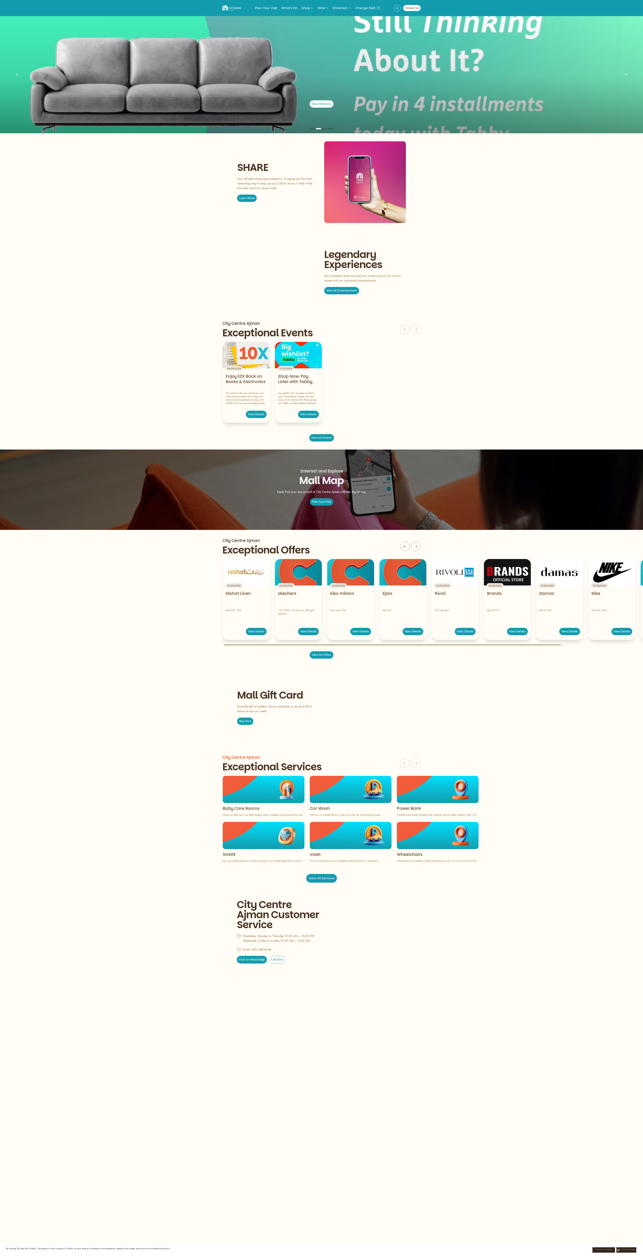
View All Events (321, 437)
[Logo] (231, 8)
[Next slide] (626, 75)
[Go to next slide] (416, 546)
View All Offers (321, 654)
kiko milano (342, 593)
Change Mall (365, 8)
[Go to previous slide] (405, 546)
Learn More (247, 198)
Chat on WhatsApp (252, 959)
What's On (289, 8)
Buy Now (245, 721)
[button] (626, 1250)
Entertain (340, 8)
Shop (306, 8)
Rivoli (440, 593)
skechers (287, 593)
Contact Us (412, 8)
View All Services (322, 878)
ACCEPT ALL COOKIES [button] (603, 1250)
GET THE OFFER (321, 103)
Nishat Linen (238, 593)
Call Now (277, 959)
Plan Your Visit (266, 8)
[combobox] (397, 8)
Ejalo (387, 593)
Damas (546, 593)
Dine (321, 8)
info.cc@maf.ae (261, 949)
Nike (595, 593)
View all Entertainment (341, 290)
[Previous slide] (17, 75)
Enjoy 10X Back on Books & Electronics (246, 379)
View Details (256, 414)
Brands (494, 593)
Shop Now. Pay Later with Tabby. (295, 379)
